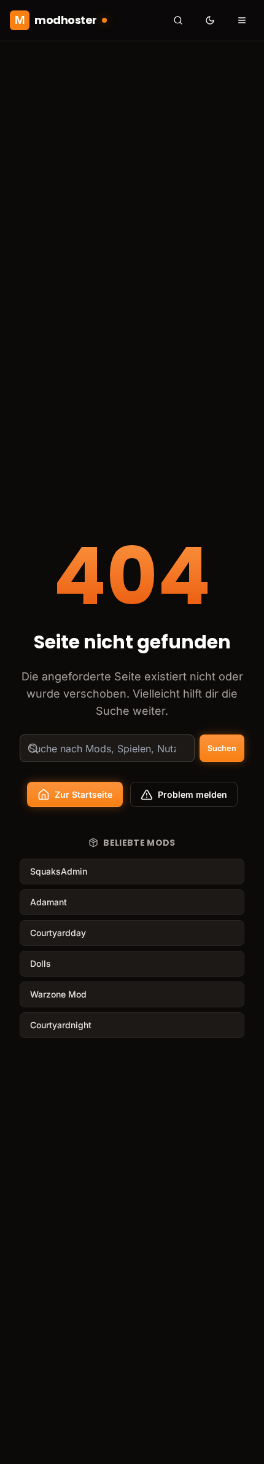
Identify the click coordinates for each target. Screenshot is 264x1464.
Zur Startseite (83, 794)
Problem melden (192, 794)
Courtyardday (58, 932)
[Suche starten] (178, 20)
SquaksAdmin (58, 871)
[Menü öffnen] (242, 20)
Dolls (40, 963)
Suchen (222, 748)
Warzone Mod (58, 994)
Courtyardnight (60, 1025)
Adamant (48, 902)
